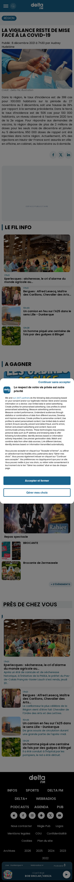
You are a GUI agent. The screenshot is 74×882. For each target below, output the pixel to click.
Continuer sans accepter (54, 382)
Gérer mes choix (37, 492)
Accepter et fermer (37, 481)
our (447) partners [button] (21, 397)
